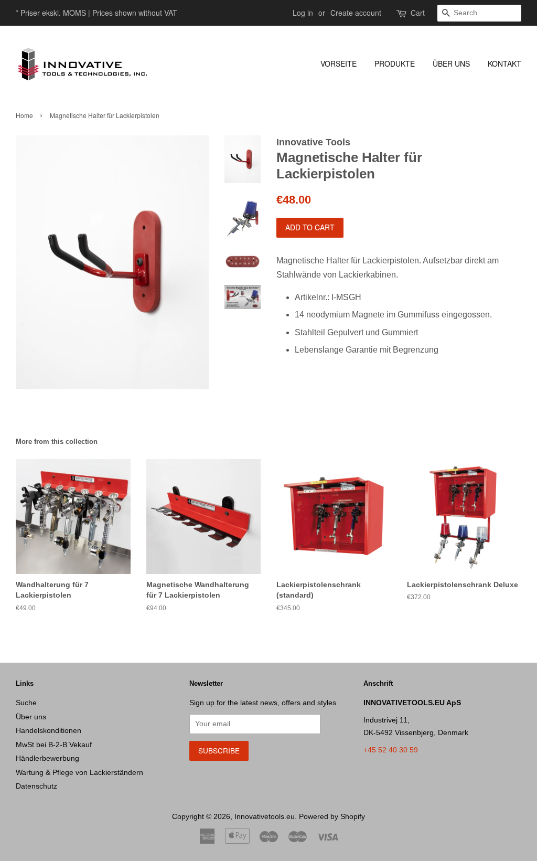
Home (24, 115)
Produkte (394, 63)
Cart (418, 12)
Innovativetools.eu (264, 817)
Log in (303, 12)
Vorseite (338, 63)
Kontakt (504, 63)
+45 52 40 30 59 (390, 750)
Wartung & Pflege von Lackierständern (79, 773)
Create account (355, 12)
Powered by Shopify (332, 817)
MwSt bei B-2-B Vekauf (54, 745)
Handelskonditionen (48, 731)
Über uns (451, 63)
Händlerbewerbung (47, 758)
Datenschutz (36, 786)
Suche (26, 703)
